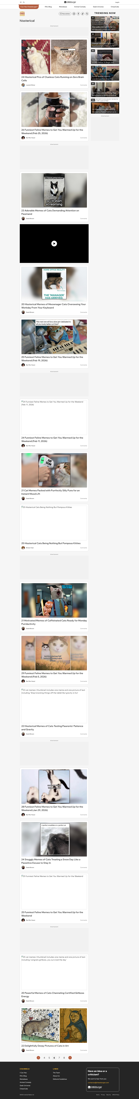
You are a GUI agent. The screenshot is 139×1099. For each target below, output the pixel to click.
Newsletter (66, 14)
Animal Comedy (25, 1082)
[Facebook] (78, 13)
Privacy (103, 1094)
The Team (56, 1073)
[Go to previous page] (38, 1057)
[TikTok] (82, 13)
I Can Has (23, 1073)
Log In (117, 2)
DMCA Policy (115, 1094)
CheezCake (24, 1089)
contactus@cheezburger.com (98, 1083)
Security (108, 1094)
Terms (97, 1094)
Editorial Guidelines (60, 1079)
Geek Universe (25, 1085)
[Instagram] (74, 13)
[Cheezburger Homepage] (70, 2)
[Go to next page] (70, 1057)
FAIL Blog (23, 1076)
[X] (87, 13)
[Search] (24, 2)
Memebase (24, 1079)
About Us (56, 1076)
